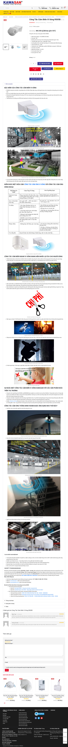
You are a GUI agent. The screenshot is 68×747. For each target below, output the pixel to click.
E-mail (41, 74)
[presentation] (3, 31)
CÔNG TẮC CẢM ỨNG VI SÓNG (34, 184)
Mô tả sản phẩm (9, 83)
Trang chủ (5, 11)
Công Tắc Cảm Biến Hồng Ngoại (24, 694)
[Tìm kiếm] (32, 8)
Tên (6, 657)
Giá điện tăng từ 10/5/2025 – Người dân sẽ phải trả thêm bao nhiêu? (29, 589)
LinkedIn (36, 74)
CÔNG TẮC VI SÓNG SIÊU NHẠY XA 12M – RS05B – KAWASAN (34, 593)
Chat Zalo (65, 736)
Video (7, 606)
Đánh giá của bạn (9, 640)
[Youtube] (42, 718)
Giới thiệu (12, 11)
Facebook (31, 74)
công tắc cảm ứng (13, 401)
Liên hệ (5, 13)
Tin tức (34, 11)
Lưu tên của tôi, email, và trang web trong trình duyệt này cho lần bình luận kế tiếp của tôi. (25, 667)
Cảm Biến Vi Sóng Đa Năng (39, 694)
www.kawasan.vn (14, 580)
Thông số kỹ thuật (10, 600)
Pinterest (38, 74)
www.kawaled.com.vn (14, 582)
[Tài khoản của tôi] (62, 7)
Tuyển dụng (40, 11)
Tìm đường (65, 732)
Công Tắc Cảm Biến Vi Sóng (49, 694)
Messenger (65, 741)
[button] (34, 83)
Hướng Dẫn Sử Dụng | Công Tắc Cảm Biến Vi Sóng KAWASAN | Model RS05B (37, 594)
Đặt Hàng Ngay (58, 63)
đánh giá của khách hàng (40, 22)
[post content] (10, 685)
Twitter (33, 74)
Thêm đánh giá (50, 22)
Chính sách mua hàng (50, 11)
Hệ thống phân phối (26, 11)
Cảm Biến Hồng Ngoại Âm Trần (8, 694)
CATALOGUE (59, 11)
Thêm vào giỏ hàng (45, 63)
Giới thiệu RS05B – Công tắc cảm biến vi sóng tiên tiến (26, 588)
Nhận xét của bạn (9, 643)
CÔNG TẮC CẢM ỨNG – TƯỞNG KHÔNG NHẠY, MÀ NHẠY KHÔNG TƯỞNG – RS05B (41, 596)
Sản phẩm (18, 11)
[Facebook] (36, 718)
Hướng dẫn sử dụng (10, 603)
